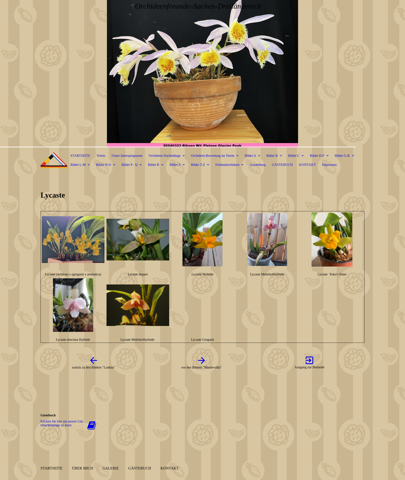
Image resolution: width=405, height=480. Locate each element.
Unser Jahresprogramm (127, 155)
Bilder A (250, 155)
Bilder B (272, 155)
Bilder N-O (103, 164)
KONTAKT (307, 164)
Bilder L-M (78, 164)
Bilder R (153, 164)
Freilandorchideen (227, 164)
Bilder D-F (317, 155)
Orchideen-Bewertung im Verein (212, 155)
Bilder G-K (342, 155)
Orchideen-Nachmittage (165, 155)
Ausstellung (258, 164)
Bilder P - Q (130, 164)
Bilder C (294, 155)
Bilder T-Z (198, 164)
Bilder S (175, 164)
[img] (202, 73)
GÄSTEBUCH (282, 164)
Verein (101, 155)
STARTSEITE (80, 155)
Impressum (329, 164)
